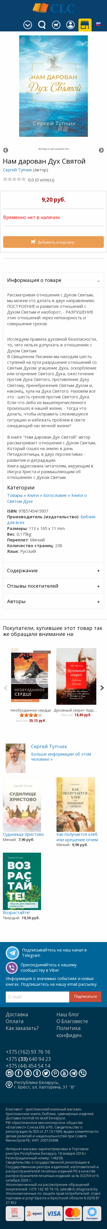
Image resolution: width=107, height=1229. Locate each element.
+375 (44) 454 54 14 (28, 1066)
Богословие (55, 495)
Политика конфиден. (69, 1031)
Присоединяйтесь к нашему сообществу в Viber (48, 967)
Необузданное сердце (31, 710)
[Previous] (5, 687)
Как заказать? (22, 1028)
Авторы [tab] (16, 601)
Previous (6, 150)
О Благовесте (72, 1021)
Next (101, 150)
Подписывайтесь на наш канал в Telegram (54, 952)
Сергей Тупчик (17, 169)
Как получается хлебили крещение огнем (77, 837)
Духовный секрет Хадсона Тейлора (76, 710)
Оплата (15, 1021)
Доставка (17, 1014)
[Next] (102, 687)
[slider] (14, 179)
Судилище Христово (23, 834)
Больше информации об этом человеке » (61, 756)
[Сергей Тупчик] (15, 757)
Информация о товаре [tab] (34, 280)
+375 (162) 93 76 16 (28, 1052)
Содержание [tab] (22, 570)
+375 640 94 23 (28, 1059)
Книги (33, 495)
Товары (15, 495)
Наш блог (67, 1014)
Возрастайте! (16, 912)
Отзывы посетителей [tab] (32, 586)
